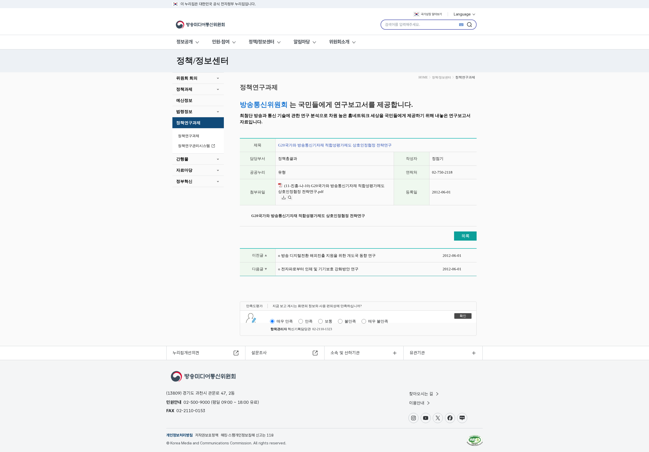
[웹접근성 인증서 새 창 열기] (475, 438)
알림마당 (302, 42)
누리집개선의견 (186, 352)
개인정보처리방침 (179, 435)
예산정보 (184, 100)
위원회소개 (339, 42)
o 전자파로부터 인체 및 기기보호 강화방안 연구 (318, 269)
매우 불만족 (378, 321)
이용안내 (417, 403)
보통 (328, 321)
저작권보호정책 (206, 435)
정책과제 (184, 89)
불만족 (350, 321)
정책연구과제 (188, 123)
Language (463, 14)
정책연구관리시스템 (194, 146)
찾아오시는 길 (422, 393)
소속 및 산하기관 (345, 352)
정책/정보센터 (261, 42)
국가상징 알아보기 (431, 14)
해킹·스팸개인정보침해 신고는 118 (247, 435)
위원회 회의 (186, 78)
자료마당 (184, 170)
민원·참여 (220, 42)
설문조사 (259, 352)
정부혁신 (184, 181)
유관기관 (417, 352)
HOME (423, 77)
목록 (465, 236)
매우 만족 (285, 321)
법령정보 (184, 111)
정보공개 (184, 42)
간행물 (182, 159)
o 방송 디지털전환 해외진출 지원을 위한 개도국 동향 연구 (327, 256)
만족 (309, 321)
